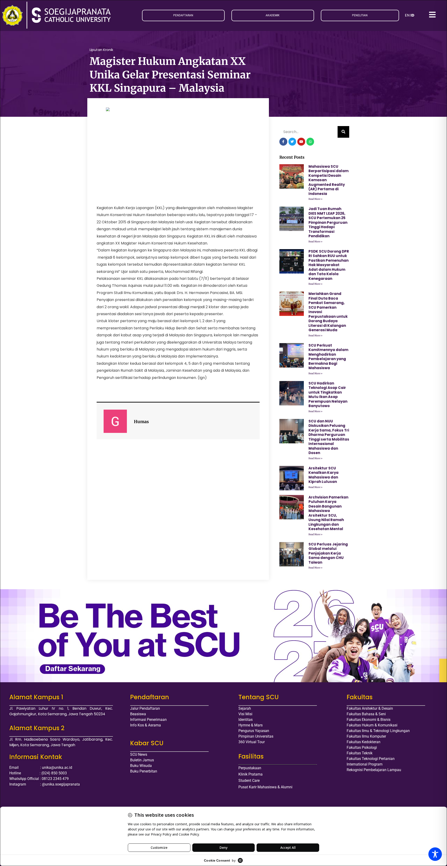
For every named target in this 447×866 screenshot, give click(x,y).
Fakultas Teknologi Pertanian (371, 758)
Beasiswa (138, 714)
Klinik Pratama (250, 774)
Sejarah (244, 708)
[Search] (343, 132)
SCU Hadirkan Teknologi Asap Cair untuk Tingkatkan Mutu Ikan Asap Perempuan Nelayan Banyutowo (327, 394)
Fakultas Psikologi (362, 747)
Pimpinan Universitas (255, 736)
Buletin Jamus (142, 760)
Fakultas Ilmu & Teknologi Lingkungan (378, 731)
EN (407, 15)
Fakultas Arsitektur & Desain (370, 708)
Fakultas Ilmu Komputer (366, 736)
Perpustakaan (249, 768)
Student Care (249, 780)
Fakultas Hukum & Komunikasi (372, 725)
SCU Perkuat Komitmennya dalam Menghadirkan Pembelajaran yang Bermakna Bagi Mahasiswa (328, 357)
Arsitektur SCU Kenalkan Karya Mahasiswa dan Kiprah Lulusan (323, 475)
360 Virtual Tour (251, 742)
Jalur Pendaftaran (145, 708)
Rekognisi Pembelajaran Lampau (374, 770)
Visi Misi (245, 714)
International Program (365, 764)
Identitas (245, 719)
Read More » (315, 199)
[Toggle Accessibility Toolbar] (435, 854)
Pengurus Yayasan (253, 731)
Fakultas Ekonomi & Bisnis (368, 719)
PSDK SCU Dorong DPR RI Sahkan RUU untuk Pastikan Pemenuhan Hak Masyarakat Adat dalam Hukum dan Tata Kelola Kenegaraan (328, 265)
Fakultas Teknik (359, 753)
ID (412, 15)
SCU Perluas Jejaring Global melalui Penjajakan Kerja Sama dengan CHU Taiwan (328, 553)
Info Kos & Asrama (145, 725)
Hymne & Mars (250, 725)
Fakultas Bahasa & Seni (366, 714)
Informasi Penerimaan (148, 719)
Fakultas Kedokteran (363, 742)
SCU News (138, 754)
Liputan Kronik (101, 49)
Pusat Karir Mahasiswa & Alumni (265, 787)
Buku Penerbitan (143, 771)
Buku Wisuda (141, 765)
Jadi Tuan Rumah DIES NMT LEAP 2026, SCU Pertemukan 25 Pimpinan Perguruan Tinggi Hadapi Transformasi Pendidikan (327, 222)
